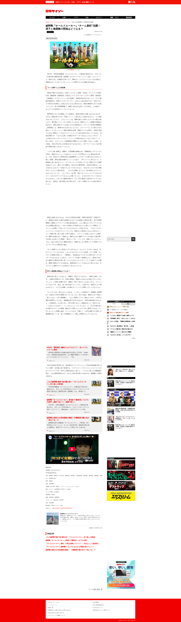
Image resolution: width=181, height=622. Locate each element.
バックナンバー (52, 605)
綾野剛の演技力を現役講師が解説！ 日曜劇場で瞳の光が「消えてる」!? (70, 550)
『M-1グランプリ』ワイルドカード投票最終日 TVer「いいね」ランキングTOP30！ (125, 418)
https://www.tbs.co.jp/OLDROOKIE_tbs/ (62, 508)
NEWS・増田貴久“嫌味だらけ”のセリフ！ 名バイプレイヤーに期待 (67, 348)
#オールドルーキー (51, 38)
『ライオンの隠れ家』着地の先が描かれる (121, 329)
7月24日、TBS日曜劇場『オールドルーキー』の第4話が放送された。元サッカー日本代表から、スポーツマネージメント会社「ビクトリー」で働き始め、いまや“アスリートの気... (68, 407)
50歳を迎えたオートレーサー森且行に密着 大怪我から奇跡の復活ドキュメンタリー (125, 382)
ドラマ (114, 303)
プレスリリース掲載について (56, 615)
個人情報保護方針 (98, 605)
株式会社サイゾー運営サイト (101, 610)
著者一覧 (50, 607)
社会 (87, 17)
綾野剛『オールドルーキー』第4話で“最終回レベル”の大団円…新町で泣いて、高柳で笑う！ (68, 401)
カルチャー (99, 17)
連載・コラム (114, 17)
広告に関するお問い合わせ (56, 613)
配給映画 (129, 17)
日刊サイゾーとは (53, 602)
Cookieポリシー (98, 607)
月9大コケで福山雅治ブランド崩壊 (118, 312)
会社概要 (96, 602)
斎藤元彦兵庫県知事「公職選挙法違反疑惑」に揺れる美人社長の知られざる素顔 (125, 410)
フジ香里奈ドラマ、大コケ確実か (118, 309)
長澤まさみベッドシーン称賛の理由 (119, 306)
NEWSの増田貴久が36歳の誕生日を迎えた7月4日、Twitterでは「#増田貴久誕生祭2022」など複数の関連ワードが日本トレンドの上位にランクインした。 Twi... (68, 355)
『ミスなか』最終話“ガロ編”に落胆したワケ (121, 315)
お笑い (64, 17)
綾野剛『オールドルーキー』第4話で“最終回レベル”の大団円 (66, 540)
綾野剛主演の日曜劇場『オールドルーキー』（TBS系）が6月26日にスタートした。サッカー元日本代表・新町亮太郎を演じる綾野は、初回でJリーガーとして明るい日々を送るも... (68, 425)
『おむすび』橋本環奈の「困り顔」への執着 (121, 326)
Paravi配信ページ (72, 69)
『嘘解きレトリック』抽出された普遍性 (120, 332)
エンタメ (52, 17)
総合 (128, 303)
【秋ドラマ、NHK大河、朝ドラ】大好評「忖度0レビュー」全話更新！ (125, 370)
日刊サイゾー (52, 360)
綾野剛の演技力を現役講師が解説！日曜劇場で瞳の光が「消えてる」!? (68, 419)
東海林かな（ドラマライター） (94, 34)
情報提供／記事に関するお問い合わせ (59, 610)
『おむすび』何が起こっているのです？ (120, 335)
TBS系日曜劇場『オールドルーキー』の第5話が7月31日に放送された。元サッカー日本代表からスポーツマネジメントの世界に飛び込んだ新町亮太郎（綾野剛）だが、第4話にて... (68, 389)
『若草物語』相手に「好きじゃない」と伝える (122, 318)
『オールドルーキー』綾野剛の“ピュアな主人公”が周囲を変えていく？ (70, 547)
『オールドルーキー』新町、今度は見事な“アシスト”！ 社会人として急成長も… (73, 543)
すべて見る (131, 301)
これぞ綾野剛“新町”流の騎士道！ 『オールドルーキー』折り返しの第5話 (66, 383)
